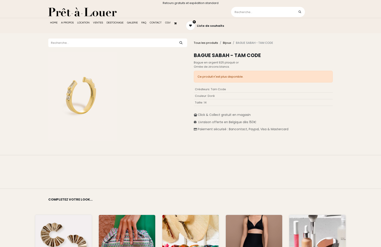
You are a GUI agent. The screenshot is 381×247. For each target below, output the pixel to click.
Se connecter (319, 12)
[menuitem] (53, 23)
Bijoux (227, 43)
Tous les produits (206, 43)
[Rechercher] (300, 12)
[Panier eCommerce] (176, 23)
